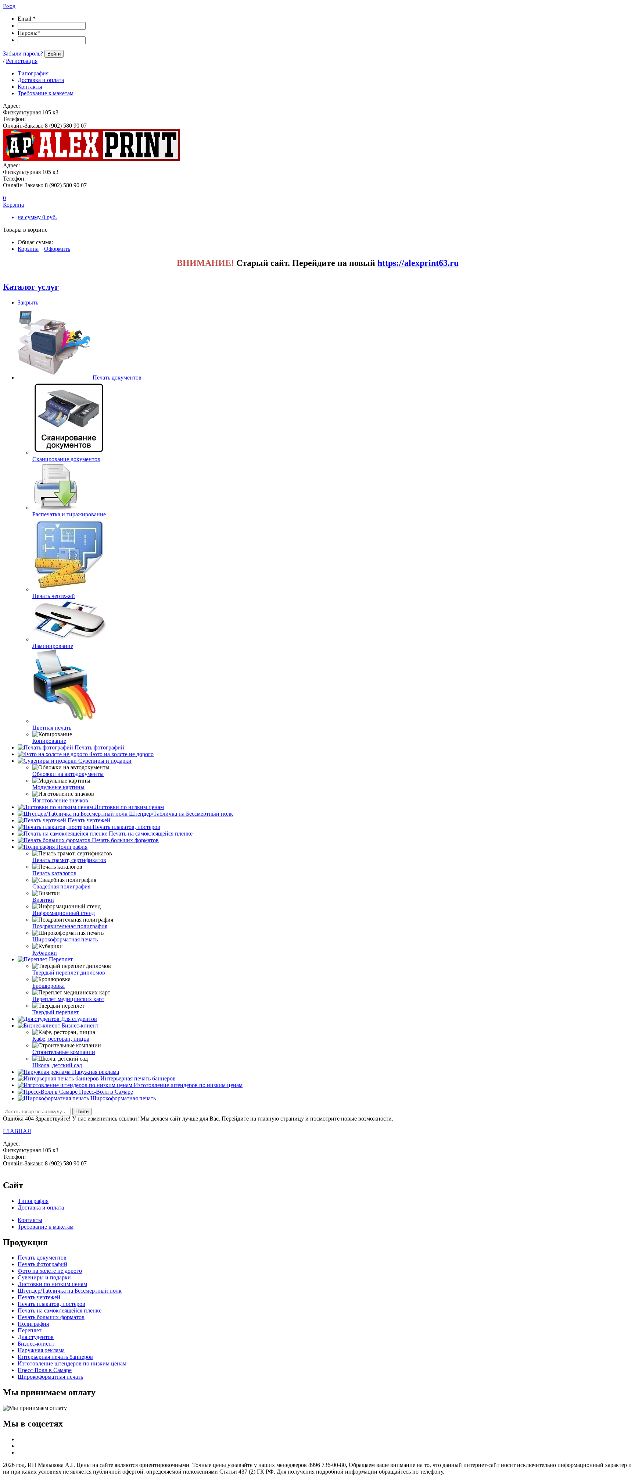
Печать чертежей (53, 596)
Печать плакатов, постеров (126, 827)
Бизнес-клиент (80, 1025)
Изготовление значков (60, 800)
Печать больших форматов (125, 840)
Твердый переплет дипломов (68, 972)
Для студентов (79, 1019)
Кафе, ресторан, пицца (60, 1039)
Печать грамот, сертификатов (69, 860)
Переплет (61, 959)
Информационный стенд (63, 913)
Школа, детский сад (57, 1065)
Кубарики (44, 953)
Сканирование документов (66, 459)
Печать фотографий (99, 747)
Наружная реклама (95, 1072)
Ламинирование (52, 646)
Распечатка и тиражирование (69, 514)
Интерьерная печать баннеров (138, 1078)
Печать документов (117, 377)
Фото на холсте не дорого (121, 754)
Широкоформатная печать (65, 939)
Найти (82, 1111)
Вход (9, 6)
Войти (54, 54)
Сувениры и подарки (105, 761)
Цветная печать (51, 727)
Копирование (49, 741)
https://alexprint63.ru (418, 263)
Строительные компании (63, 1052)
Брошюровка (48, 986)
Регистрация (21, 61)
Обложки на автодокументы (68, 774)
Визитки (43, 900)
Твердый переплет (55, 1012)
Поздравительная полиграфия (69, 926)
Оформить (57, 249)
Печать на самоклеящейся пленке (151, 833)
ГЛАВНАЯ (17, 1131)
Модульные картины (58, 787)
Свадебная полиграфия (61, 886)
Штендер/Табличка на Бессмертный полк (181, 814)
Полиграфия (71, 847)
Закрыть (28, 302)
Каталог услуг (31, 287)
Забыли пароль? (23, 53)
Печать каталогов (54, 873)
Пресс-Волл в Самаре (106, 1092)
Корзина (28, 249)
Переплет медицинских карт (68, 999)
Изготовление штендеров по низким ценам (188, 1085)
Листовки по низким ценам (129, 807)
